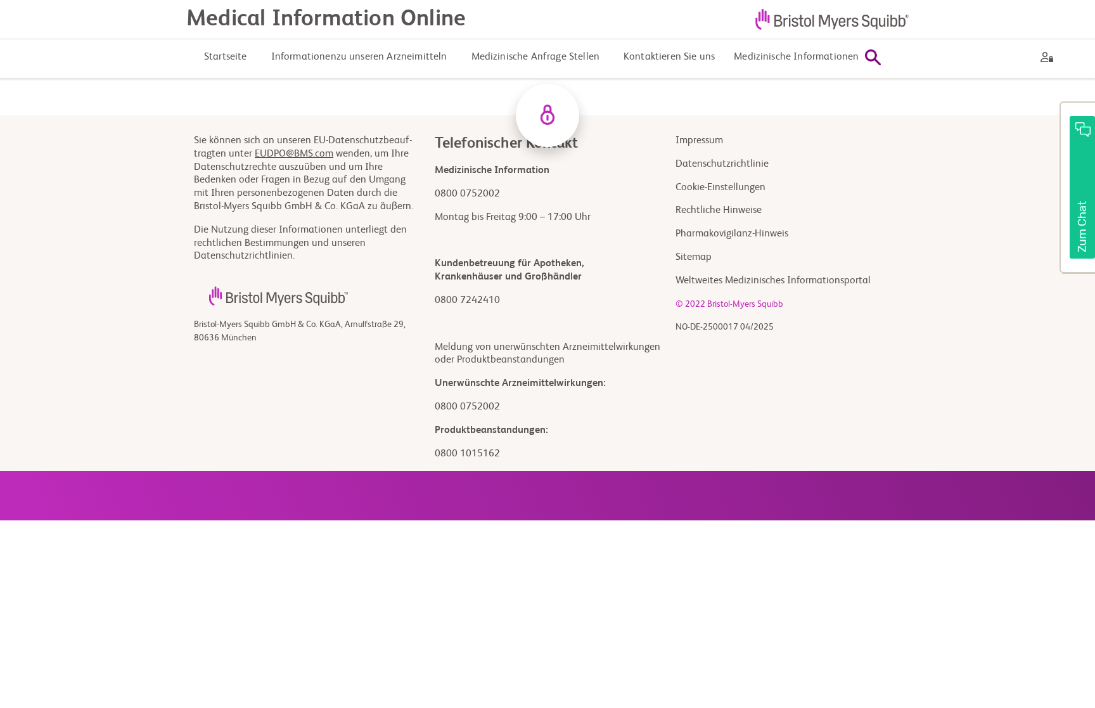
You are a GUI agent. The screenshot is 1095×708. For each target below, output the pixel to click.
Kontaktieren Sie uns (669, 57)
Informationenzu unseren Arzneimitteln (359, 57)
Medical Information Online (326, 19)
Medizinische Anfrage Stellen (535, 57)
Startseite (225, 57)
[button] (1077, 187)
